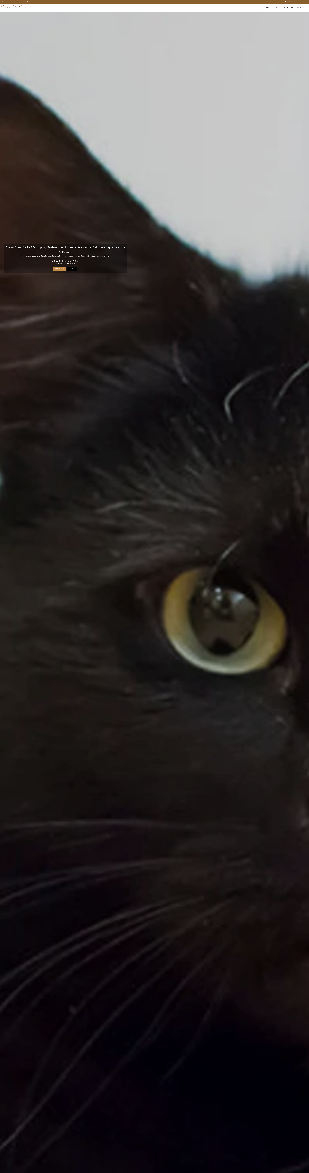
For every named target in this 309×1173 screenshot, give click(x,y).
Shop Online (59, 269)
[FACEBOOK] (286, 2)
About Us (72, 269)
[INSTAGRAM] (289, 2)
